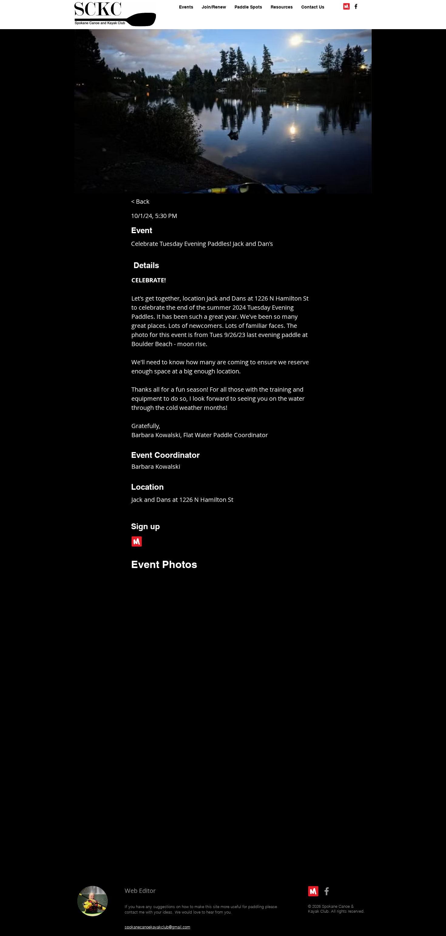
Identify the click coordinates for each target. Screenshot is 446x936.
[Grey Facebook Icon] (326, 891)
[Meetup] (346, 6)
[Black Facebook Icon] (356, 6)
